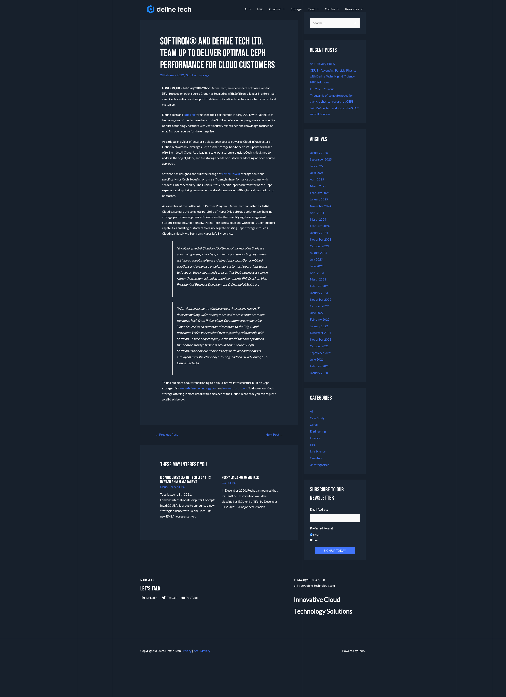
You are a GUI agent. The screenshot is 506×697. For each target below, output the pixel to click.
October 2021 (319, 346)
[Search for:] (335, 23)
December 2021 (320, 332)
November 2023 (320, 239)
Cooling (330, 9)
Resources (352, 9)
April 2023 (317, 273)
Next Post (274, 434)
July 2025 (316, 166)
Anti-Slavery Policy (322, 63)
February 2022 (319, 319)
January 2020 (319, 373)
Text (315, 540)
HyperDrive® (231, 174)
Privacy (186, 651)
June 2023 (317, 266)
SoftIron (191, 75)
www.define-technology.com (198, 388)
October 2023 (319, 246)
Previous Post (166, 434)
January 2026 (319, 152)
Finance (173, 486)
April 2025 (317, 179)
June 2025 (317, 172)
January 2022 (319, 326)
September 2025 (321, 159)
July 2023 (316, 259)
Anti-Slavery (202, 651)
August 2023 (318, 252)
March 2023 (318, 279)
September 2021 (321, 353)
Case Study (317, 418)
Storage (296, 9)
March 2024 (318, 219)
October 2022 (319, 306)
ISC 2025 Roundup (322, 89)
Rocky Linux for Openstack (240, 477)
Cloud (311, 9)
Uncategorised (319, 465)
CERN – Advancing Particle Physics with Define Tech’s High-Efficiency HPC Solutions (333, 76)
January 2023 (319, 293)
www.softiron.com (235, 388)
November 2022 (320, 299)
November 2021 (320, 339)
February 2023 (319, 286)
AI (246, 9)
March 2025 (318, 186)
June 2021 (317, 359)
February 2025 (319, 193)
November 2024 (320, 206)
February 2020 (319, 366)
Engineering (318, 431)
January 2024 (319, 232)
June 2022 (317, 312)
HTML (316, 535)
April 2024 (317, 212)
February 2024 (319, 226)
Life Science (318, 451)
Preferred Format (321, 528)
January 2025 (319, 199)
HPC (260, 9)
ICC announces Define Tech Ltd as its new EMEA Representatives (185, 479)
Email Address (319, 509)
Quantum (275, 9)
